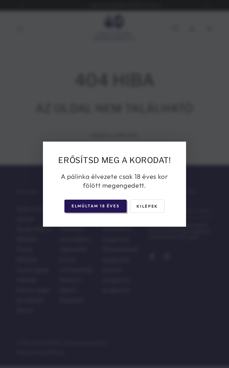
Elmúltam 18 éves (96, 205)
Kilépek (147, 206)
